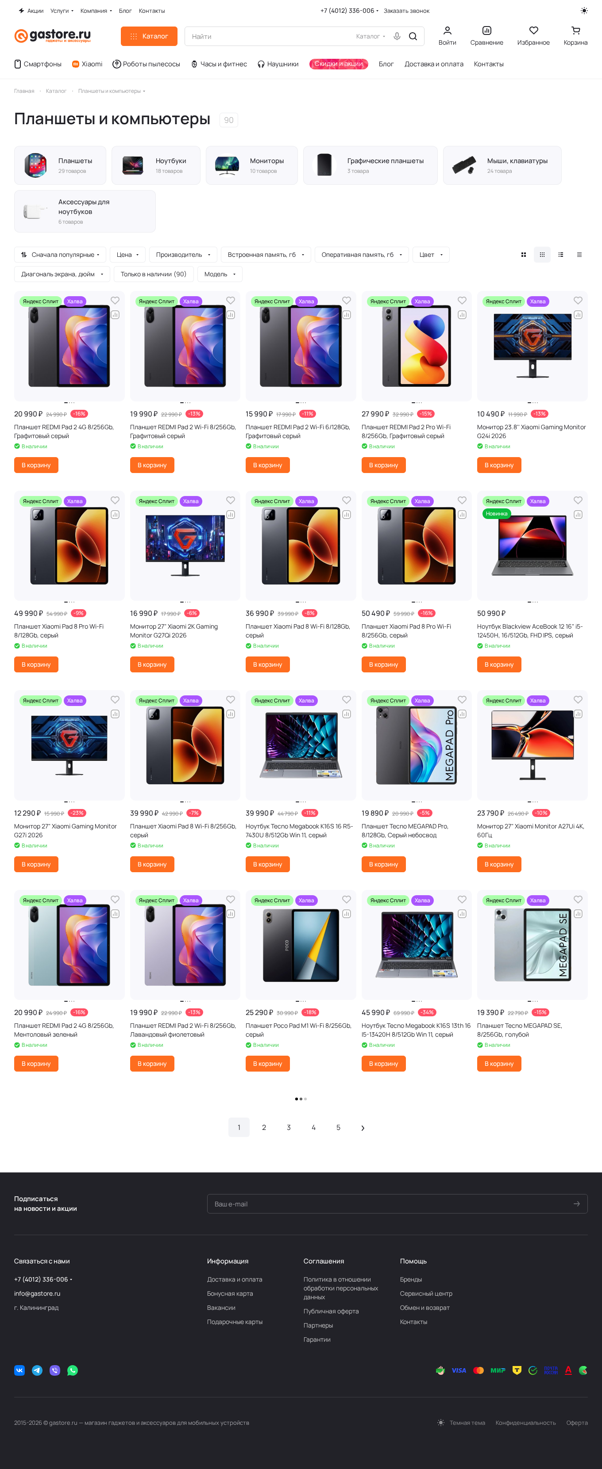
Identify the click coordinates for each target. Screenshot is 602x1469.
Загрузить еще (301, 1099)
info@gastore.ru (37, 1293)
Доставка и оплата (234, 1279)
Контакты (413, 1321)
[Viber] (55, 1370)
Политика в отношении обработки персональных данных (341, 1288)
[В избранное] (115, 300)
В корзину (36, 465)
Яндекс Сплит (40, 301)
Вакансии (221, 1307)
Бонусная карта (230, 1293)
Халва (75, 301)
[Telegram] (37, 1370)
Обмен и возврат (425, 1307)
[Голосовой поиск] (397, 36)
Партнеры (318, 1325)
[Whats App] (72, 1370)
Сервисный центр (426, 1293)
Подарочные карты (234, 1321)
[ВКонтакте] (19, 1370)
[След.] (363, 1127)
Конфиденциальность (526, 1423)
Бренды (411, 1279)
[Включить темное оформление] (584, 10)
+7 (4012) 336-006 (347, 10)
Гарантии (317, 1339)
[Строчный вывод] (560, 255)
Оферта (577, 1423)
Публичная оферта (331, 1311)
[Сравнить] (115, 314)
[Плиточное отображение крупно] (523, 255)
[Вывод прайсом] (579, 255)
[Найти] (412, 36)
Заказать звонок (406, 11)
